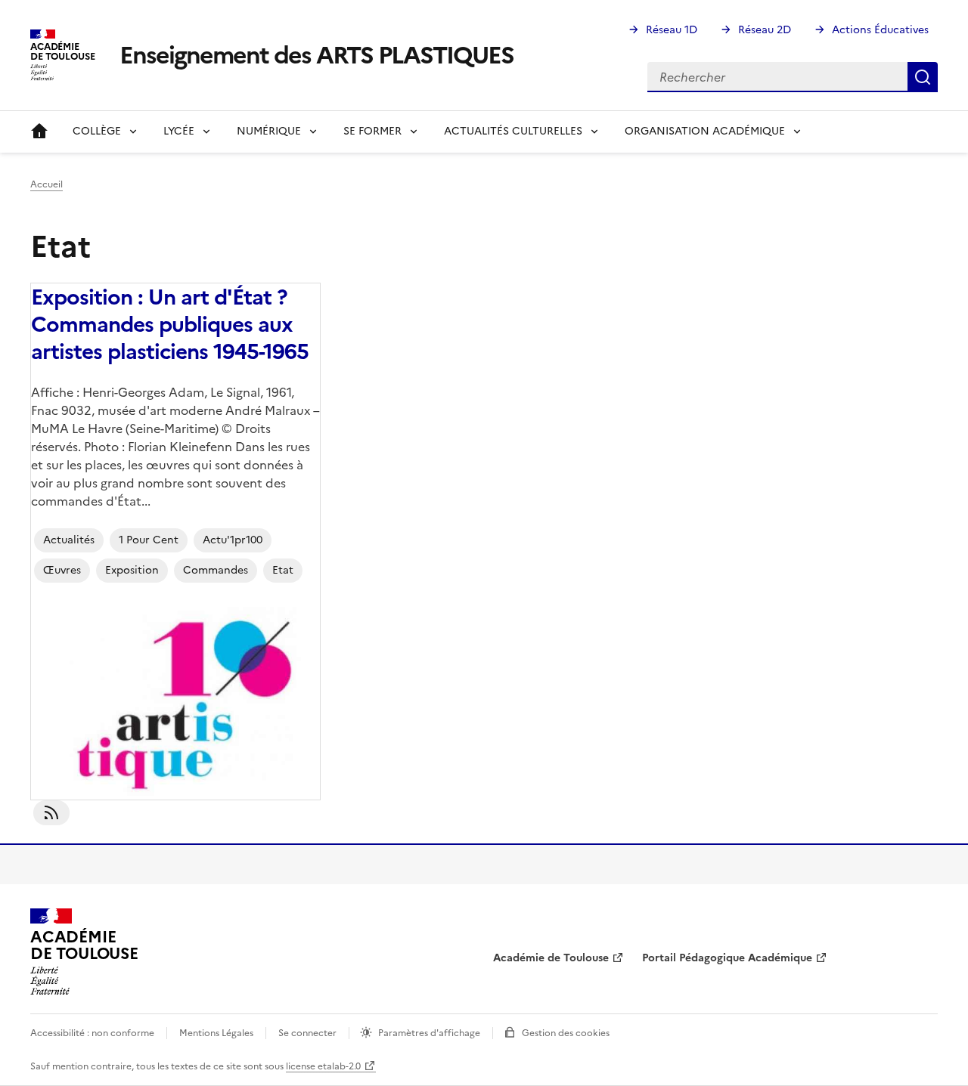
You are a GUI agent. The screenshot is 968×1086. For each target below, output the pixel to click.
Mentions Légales (216, 1033)
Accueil (39, 131)
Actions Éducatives (880, 30)
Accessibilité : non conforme (92, 1033)
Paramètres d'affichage (429, 1033)
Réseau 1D (671, 30)
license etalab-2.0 (323, 1066)
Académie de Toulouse (551, 958)
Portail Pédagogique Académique (727, 958)
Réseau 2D (764, 30)
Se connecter (307, 1033)
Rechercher (923, 77)
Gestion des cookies (566, 1033)
